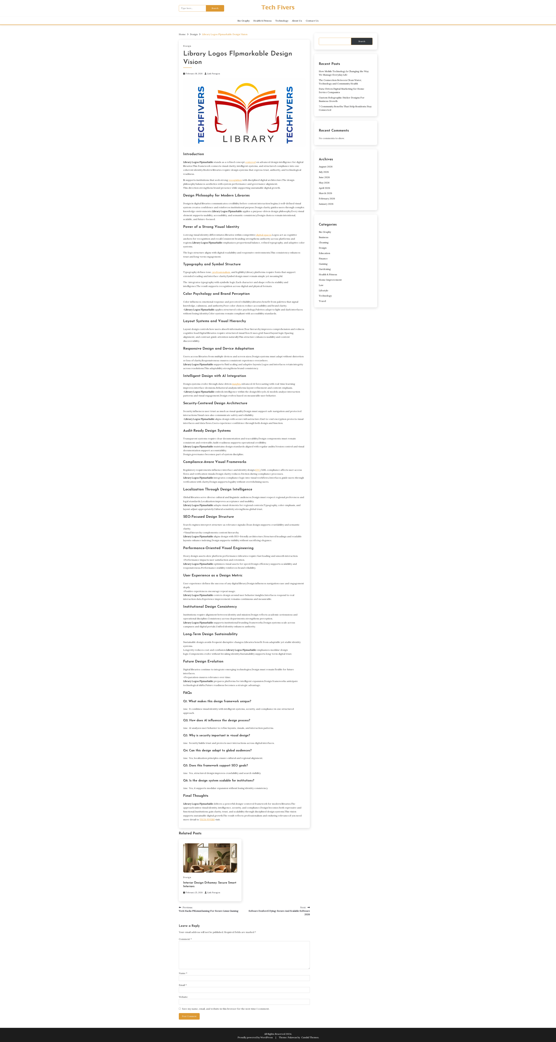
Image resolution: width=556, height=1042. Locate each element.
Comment (185, 939)
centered (250, 162)
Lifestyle (323, 290)
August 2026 (325, 166)
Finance (323, 258)
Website (183, 996)
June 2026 (324, 177)
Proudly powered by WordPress (255, 1037)
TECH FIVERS (207, 819)
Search (362, 41)
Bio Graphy (243, 20)
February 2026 (327, 198)
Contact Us (312, 20)
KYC (257, 469)
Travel (322, 301)
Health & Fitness (262, 20)
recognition (235, 180)
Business (323, 237)
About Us (297, 20)
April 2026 (324, 188)
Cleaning (324, 242)
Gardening (325, 269)
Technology (281, 20)
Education (324, 253)
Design (187, 46)
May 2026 (324, 182)
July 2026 (324, 171)
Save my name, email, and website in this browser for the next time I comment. (225, 1008)
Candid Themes (310, 1037)
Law (321, 285)
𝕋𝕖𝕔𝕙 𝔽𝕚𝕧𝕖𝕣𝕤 (278, 8)
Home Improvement (330, 279)
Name (183, 973)
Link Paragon (213, 73)
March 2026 (325, 193)
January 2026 (326, 203)
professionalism (221, 272)
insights (236, 383)
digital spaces (263, 234)
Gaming (323, 263)
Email (183, 985)
